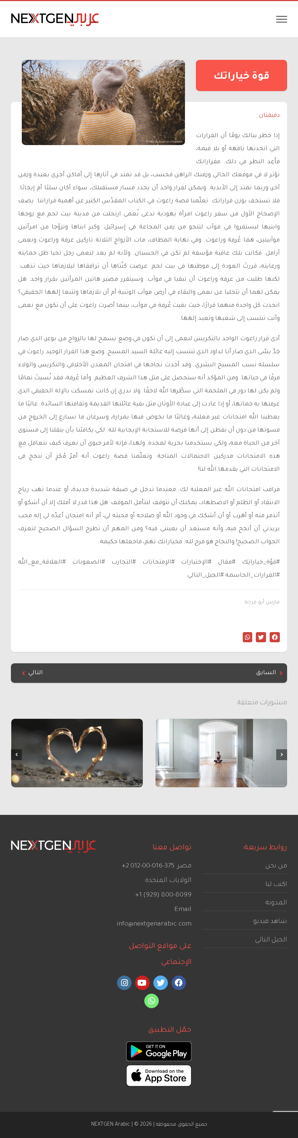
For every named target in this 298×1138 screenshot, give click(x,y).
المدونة (276, 903)
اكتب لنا (276, 884)
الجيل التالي (271, 940)
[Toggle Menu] (281, 19)
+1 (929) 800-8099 (163, 895)
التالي (35, 673)
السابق (266, 673)
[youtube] (142, 983)
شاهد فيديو (270, 921)
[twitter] (160, 983)
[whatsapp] (151, 1001)
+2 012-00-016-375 (148, 866)
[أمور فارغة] (221, 753)
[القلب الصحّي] (77, 753)
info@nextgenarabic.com (154, 924)
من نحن (276, 866)
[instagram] (124, 983)
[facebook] (179, 983)
